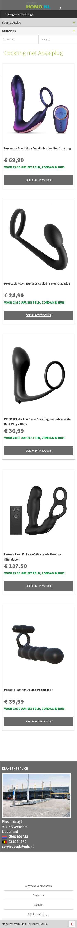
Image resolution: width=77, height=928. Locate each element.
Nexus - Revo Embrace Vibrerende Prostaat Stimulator (33, 556)
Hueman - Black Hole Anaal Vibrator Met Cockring (37, 148)
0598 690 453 (18, 836)
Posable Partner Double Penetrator (28, 690)
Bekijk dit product (38, 180)
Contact (38, 904)
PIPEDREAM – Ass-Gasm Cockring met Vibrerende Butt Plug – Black (37, 421)
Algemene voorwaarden (38, 886)
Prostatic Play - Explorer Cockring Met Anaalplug (37, 283)
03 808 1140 (17, 841)
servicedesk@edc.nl (18, 846)
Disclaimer (38, 895)
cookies (43, 923)
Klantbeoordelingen (38, 914)
